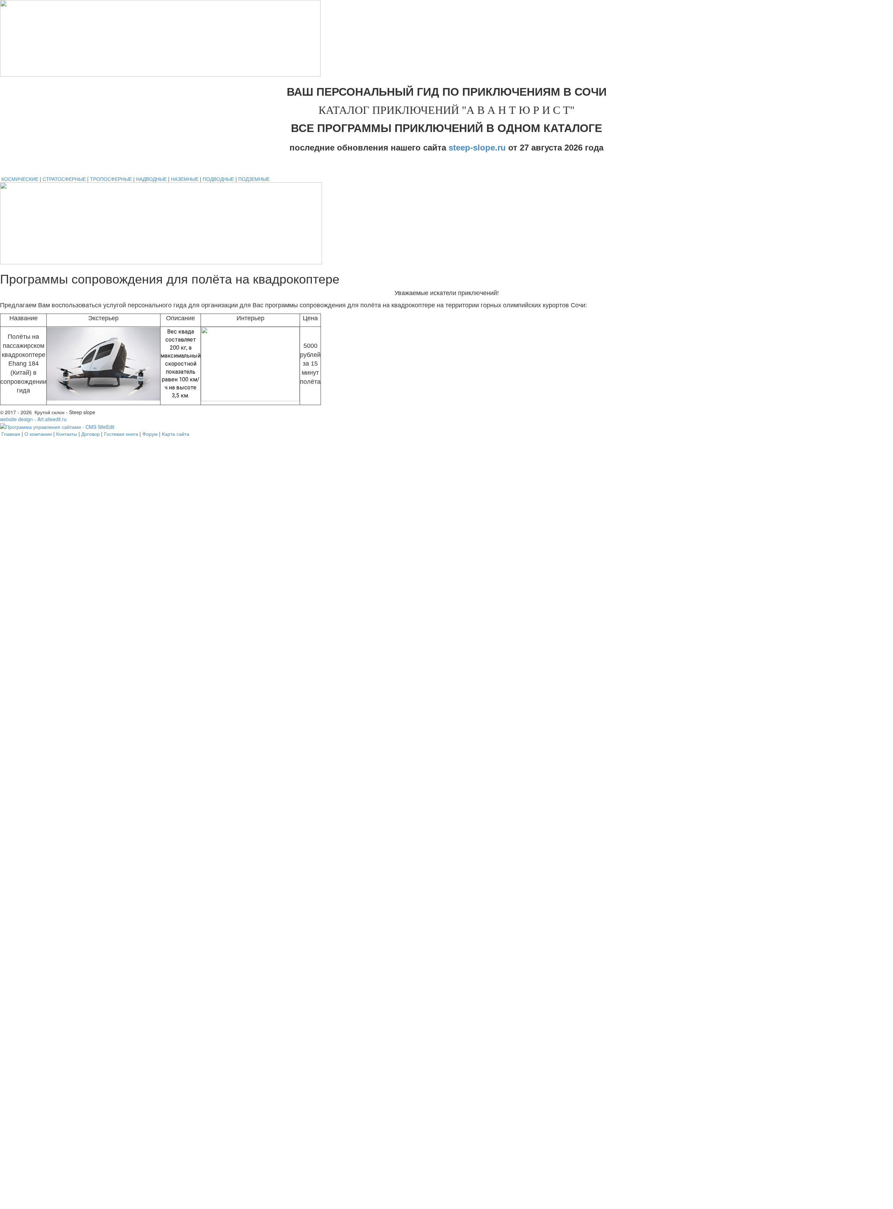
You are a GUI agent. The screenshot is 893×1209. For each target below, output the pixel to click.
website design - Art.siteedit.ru (33, 419)
